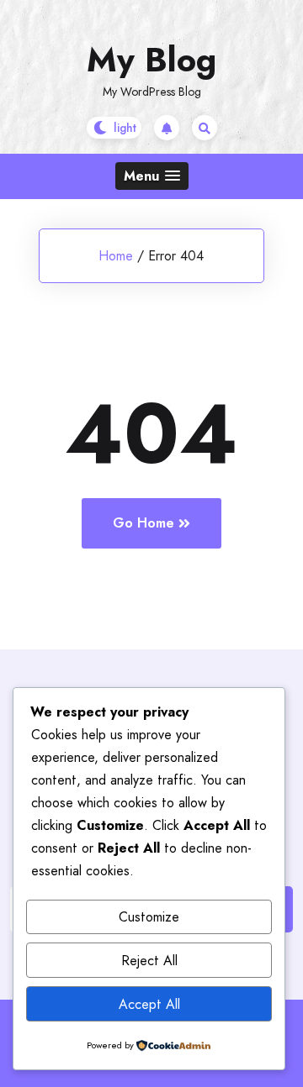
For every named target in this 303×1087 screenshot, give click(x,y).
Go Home (143, 523)
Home (115, 255)
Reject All (149, 960)
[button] (152, 176)
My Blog (151, 60)
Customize (149, 917)
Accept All (149, 1004)
